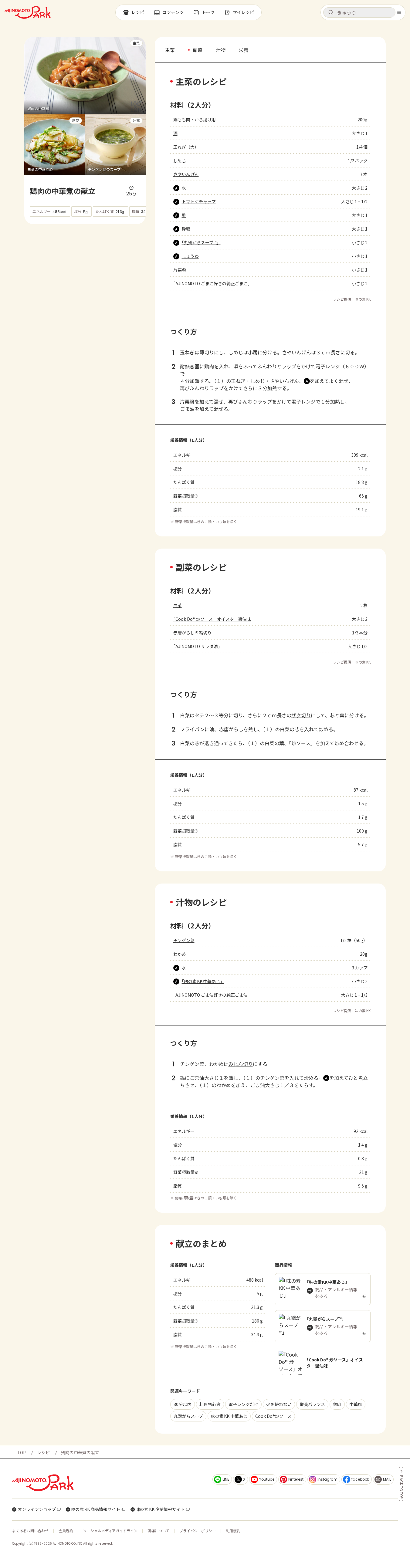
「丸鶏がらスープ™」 (201, 242)
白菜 (177, 605)
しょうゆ (190, 256)
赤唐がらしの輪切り (192, 633)
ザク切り (301, 715)
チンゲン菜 (184, 940)
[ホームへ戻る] (28, 12)
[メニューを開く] (399, 12)
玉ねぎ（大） (186, 147)
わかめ (179, 954)
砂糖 (186, 229)
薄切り (206, 352)
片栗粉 (179, 270)
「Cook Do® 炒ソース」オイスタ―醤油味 (212, 619)
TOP (21, 1452)
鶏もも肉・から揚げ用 (194, 120)
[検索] (330, 12)
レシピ (43, 1452)
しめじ (179, 160)
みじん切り (241, 1063)
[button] (359, 12)
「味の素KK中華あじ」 (203, 981)
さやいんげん (186, 174)
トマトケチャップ (199, 201)
